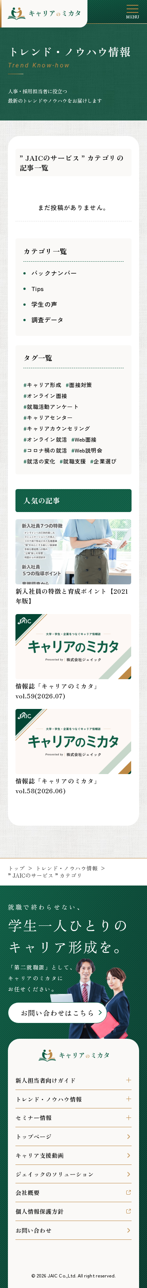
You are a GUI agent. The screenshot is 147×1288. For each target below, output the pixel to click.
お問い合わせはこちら (58, 1013)
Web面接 (84, 439)
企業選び (103, 461)
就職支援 (73, 461)
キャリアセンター (48, 417)
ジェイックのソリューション (54, 1174)
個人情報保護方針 (39, 1211)
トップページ (33, 1136)
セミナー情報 (33, 1117)
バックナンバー (54, 272)
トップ (16, 868)
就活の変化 (39, 461)
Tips (37, 288)
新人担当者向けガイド (45, 1080)
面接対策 (79, 385)
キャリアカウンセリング (56, 428)
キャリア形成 (42, 385)
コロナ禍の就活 (45, 450)
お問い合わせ (33, 1230)
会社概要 (27, 1192)
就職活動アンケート (51, 406)
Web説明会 (87, 450)
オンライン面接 (45, 395)
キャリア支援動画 (39, 1155)
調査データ (47, 319)
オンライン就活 (45, 439)
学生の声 (44, 304)
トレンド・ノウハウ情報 (66, 868)
